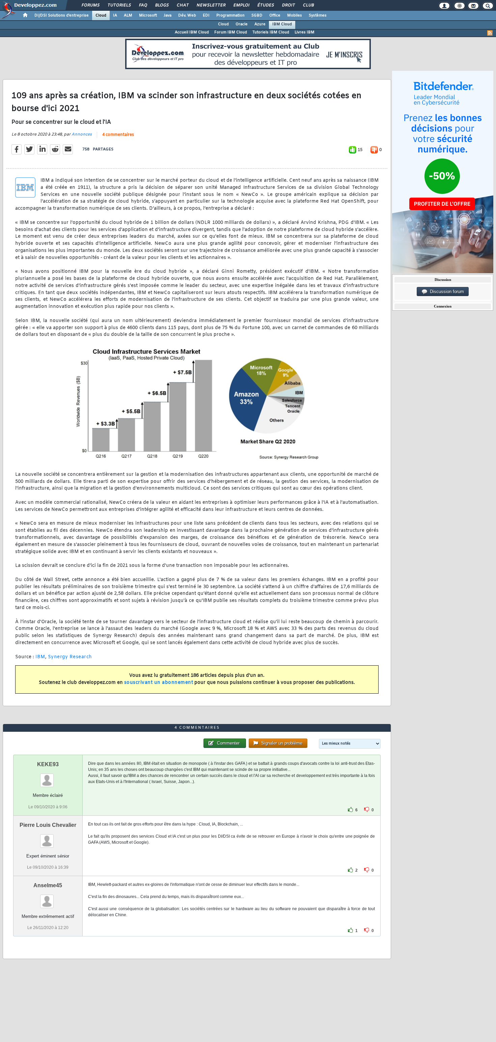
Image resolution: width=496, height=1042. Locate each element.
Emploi (241, 5)
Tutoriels (119, 5)
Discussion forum (445, 291)
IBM (40, 657)
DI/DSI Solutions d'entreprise (61, 15)
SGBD (257, 15)
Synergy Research (70, 657)
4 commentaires (118, 135)
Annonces (82, 134)
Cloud (100, 15)
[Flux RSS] (490, 33)
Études (265, 5)
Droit (288, 5)
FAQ (142, 5)
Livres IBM (304, 32)
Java (167, 15)
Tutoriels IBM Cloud (270, 32)
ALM (128, 15)
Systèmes (318, 15)
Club (308, 5)
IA (115, 15)
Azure (260, 24)
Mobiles (294, 15)
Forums (90, 5)
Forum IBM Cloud (230, 32)
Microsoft (148, 15)
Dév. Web (187, 15)
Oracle (242, 24)
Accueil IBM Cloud (192, 32)
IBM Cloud (282, 24)
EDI (206, 15)
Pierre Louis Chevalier (48, 825)
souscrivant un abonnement (158, 682)
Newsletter (211, 5)
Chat (182, 5)
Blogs (161, 5)
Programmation (230, 15)
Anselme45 (47, 885)
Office (274, 15)
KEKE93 (48, 764)
